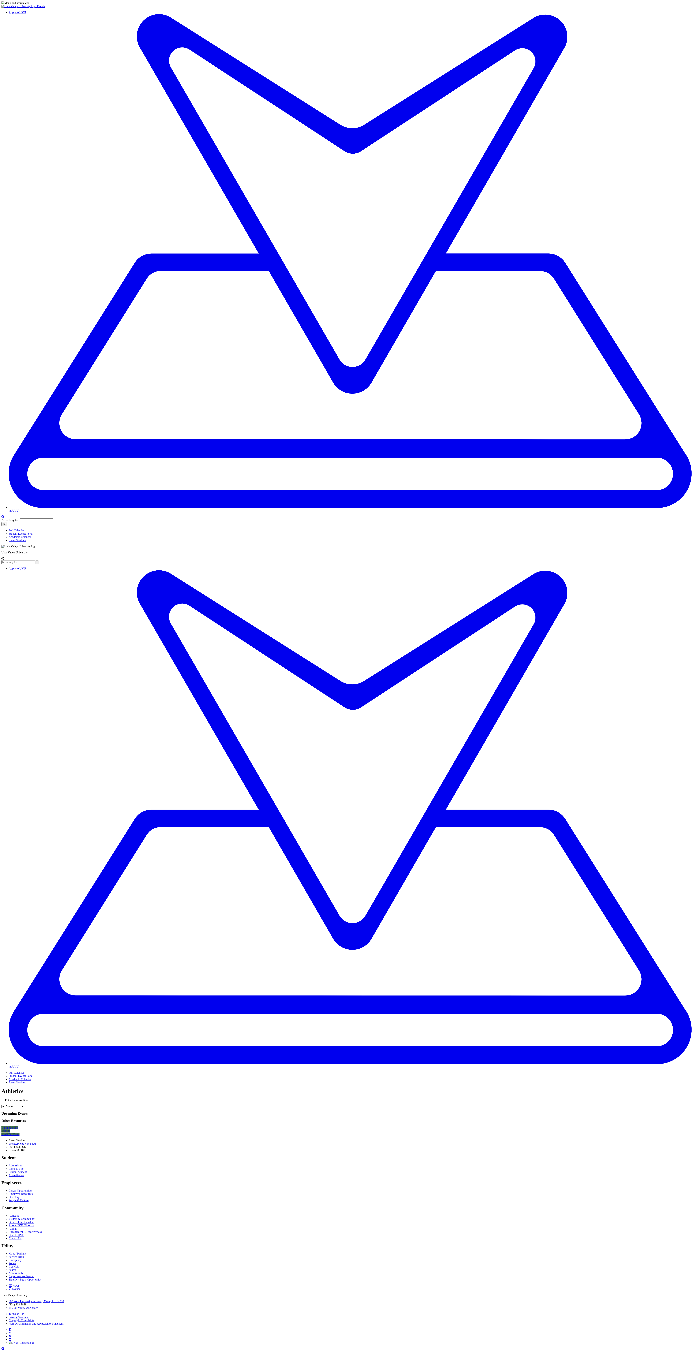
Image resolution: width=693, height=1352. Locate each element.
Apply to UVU (17, 12)
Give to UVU (16, 1235)
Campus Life (16, 1168)
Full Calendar (16, 530)
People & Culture (19, 1200)
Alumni (13, 1228)
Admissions (15, 1165)
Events (41, 6)
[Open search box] (2, 516)
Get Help (14, 1266)
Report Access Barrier (21, 1276)
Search (12, 1269)
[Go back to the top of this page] (3, 1348)
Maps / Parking (17, 1253)
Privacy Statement (19, 1317)
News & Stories (10, 1134)
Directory (14, 1197)
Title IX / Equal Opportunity (25, 1279)
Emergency (15, 1260)
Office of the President (21, 1222)
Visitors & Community (21, 1218)
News (16, 1285)
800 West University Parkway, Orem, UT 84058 (36, 1301)
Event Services (17, 540)
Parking (5, 1131)
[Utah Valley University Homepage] (19, 6)
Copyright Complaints (21, 1320)
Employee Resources (21, 1193)
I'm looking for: (10, 520)
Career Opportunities (20, 1190)
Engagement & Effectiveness (25, 1231)
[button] (346, 3)
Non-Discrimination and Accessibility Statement (36, 1323)
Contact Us (15, 1238)
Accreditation (16, 1175)
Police (12, 1263)
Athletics (14, 1215)
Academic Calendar (20, 536)
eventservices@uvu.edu (22, 1143)
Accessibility (16, 1273)
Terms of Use (16, 1313)
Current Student (18, 1171)
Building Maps (9, 1127)
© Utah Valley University (23, 1307)
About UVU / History (21, 1225)
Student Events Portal (21, 533)
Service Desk (16, 1256)
